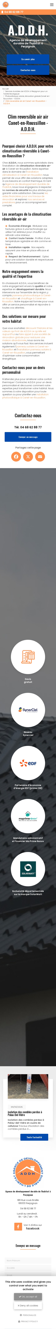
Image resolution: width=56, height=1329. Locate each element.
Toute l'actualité (34, 1137)
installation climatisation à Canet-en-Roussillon (22, 173)
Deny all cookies (28, 1305)
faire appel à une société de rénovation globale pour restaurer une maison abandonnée (26, 337)
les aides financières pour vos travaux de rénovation (25, 196)
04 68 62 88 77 (13, 12)
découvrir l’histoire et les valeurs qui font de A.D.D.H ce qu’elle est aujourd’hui (27, 331)
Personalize (29, 1315)
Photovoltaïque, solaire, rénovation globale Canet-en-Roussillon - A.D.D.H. (26, 97)
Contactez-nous (28, 70)
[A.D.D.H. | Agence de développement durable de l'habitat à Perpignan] (5, 5)
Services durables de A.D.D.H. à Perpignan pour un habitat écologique (25, 92)
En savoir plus (28, 59)
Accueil (5, 89)
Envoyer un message (28, 436)
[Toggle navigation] (52, 4)
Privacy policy (29, 1321)
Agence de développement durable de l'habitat (25, 186)
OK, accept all (29, 1296)
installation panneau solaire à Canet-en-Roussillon (26, 351)
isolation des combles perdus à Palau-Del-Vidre (25, 1113)
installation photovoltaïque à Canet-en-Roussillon (25, 396)
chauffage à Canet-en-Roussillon (24, 300)
